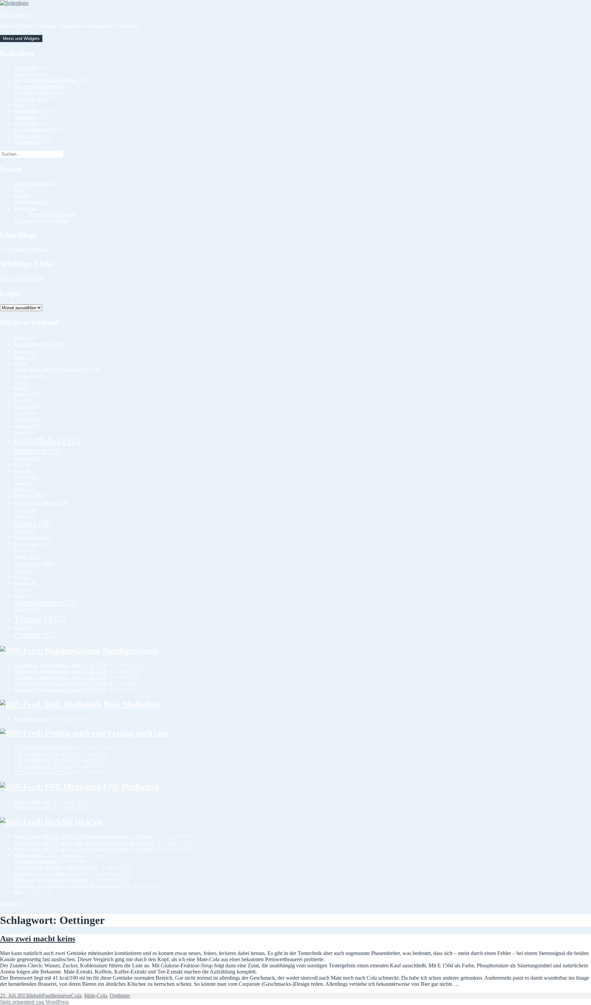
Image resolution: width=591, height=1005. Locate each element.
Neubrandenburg (40, 503)
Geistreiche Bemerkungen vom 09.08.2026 (60, 671)
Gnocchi (24, 413)
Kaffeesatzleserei (32, 129)
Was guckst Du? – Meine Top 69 (49, 873)
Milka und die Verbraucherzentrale (51, 879)
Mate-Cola (95, 995)
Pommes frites (32, 537)
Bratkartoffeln (40, 344)
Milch (24, 489)
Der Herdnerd (15, 14)
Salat (26, 556)
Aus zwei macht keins (37, 938)
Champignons (29, 376)
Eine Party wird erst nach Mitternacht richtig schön (68, 886)
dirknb (35, 995)
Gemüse (28, 406)
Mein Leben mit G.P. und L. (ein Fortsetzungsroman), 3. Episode (84, 836)
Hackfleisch (27, 426)
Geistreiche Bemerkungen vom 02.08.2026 (60, 677)
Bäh (21, 364)
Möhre (29, 495)
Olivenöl (25, 516)
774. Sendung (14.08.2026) (43, 754)
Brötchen (25, 351)
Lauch (26, 476)
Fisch (22, 400)
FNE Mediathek (131, 786)
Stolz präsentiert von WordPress (34, 1002)
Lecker (23, 483)
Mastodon (11, 903)
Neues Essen (27, 136)
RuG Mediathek (132, 704)
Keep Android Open (22, 278)
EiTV (20, 190)
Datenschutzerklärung (51, 214)
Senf (23, 571)
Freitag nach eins (137, 733)
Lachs (23, 470)
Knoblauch (37, 450)
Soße (22, 577)
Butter (25, 357)
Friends (22, 196)
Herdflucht (25, 123)
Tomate (39, 618)
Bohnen (24, 337)
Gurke (27, 419)
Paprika (32, 523)
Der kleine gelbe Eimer (39, 92)
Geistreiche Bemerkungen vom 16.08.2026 (60, 665)
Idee (18, 892)
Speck (22, 589)
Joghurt (24, 432)
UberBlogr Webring (26, 249)
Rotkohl (24, 550)
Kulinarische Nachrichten (41, 220)
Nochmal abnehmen (35, 861)
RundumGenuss (130, 650)
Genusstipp (26, 117)
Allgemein (25, 68)
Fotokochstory (29, 111)
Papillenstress (28, 142)
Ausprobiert (26, 74)
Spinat (22, 596)
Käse (22, 464)
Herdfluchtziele (30, 202)
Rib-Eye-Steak (29, 544)
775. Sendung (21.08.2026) (43, 747)
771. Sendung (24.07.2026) (43, 772)
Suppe (27, 609)
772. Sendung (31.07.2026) (43, 766)
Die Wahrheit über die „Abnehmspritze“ (57, 867)
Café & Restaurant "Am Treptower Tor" (57, 369)
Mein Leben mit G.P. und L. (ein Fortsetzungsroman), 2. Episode (84, 843)
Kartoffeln (47, 440)
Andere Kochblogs (34, 183)
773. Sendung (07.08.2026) (43, 760)
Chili (21, 382)
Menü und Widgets (21, 38)
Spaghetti (25, 583)
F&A (19, 105)
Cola (76, 995)
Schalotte (33, 563)
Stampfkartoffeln (45, 602)
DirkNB (88, 821)
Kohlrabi (26, 458)
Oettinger (120, 995)
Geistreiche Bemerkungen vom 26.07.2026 (60, 683)
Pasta (24, 531)
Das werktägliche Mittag (40, 86)
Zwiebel (34, 634)
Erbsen (26, 394)
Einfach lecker (29, 99)
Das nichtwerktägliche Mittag (45, 80)
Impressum (25, 208)
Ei (21, 388)
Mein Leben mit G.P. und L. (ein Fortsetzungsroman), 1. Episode (84, 849)
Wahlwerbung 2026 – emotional (48, 855)
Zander (23, 628)
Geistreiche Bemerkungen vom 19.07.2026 (60, 690)
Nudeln (25, 510)
